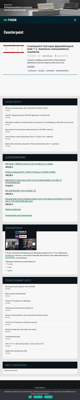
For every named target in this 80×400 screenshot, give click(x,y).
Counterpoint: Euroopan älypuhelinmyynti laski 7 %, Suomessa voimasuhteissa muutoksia (50, 49)
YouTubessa (9, 255)
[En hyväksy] (77, 394)
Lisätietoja (48, 397)
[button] (75, 20)
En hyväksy (38, 397)
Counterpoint (32, 70)
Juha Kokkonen (47, 56)
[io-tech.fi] (10, 20)
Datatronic (16, 157)
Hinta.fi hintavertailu (11, 370)
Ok (30, 397)
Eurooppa (41, 70)
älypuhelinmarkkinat (62, 70)
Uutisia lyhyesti (13, 101)
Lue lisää (30, 66)
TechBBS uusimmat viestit (18, 280)
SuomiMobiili (50, 70)
